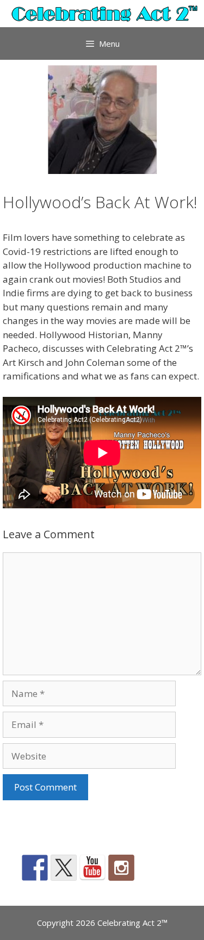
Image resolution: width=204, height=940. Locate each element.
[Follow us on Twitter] (64, 868)
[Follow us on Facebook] (35, 868)
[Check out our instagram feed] (121, 868)
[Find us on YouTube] (92, 868)
